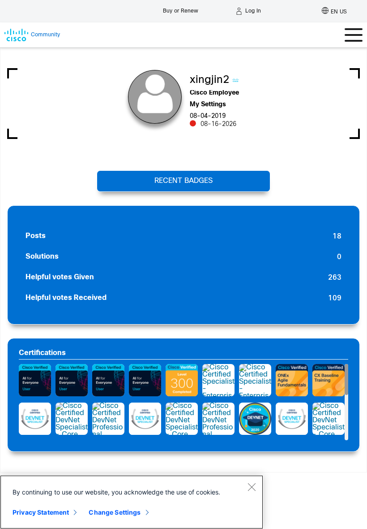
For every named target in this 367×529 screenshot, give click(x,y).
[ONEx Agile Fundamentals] (292, 380)
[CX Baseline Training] (328, 380)
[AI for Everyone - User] (35, 380)
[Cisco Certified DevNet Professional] (108, 419)
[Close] (251, 486)
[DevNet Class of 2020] (255, 419)
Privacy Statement (41, 512)
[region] (131, 502)
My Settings (208, 105)
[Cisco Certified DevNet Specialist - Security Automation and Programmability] (35, 419)
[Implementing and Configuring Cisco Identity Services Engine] (182, 380)
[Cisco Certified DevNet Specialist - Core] (71, 419)
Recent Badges (183, 181)
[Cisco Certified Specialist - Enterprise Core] (218, 380)
